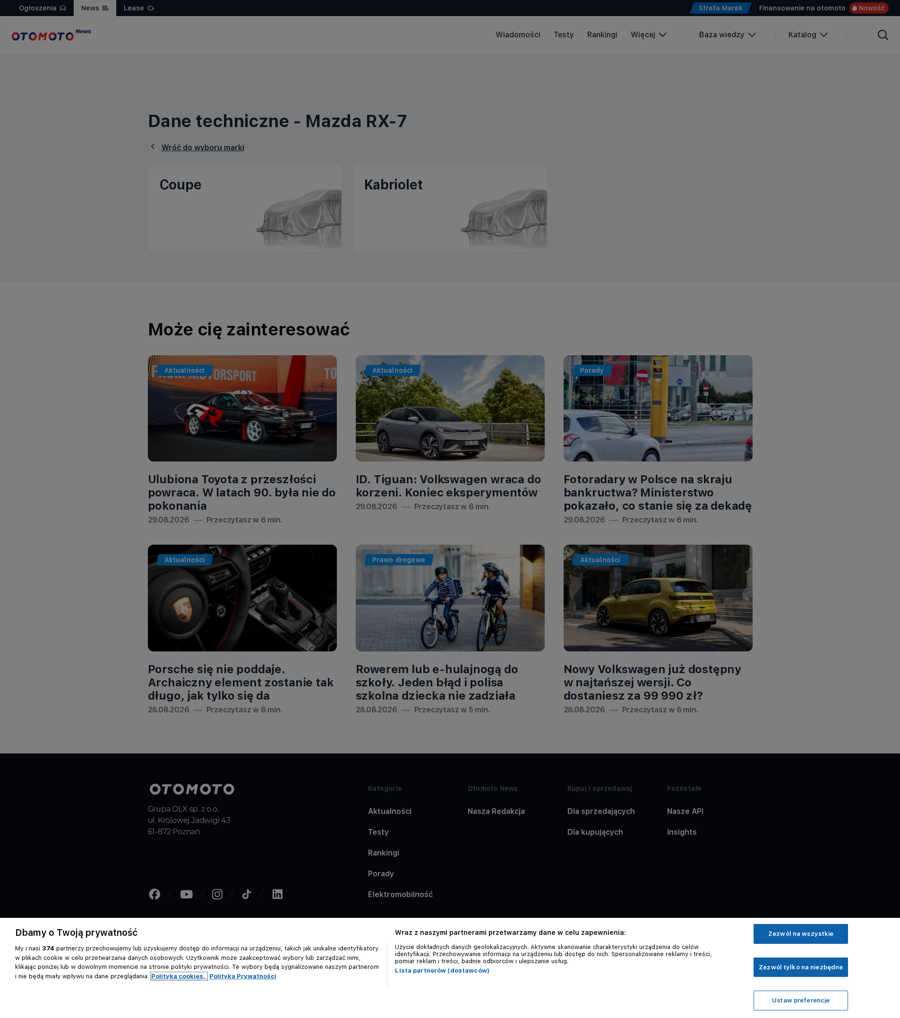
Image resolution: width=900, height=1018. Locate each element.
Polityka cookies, (179, 976)
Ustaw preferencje (801, 1000)
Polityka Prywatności (242, 976)
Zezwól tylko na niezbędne (801, 967)
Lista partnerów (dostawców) (442, 970)
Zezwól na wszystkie (800, 933)
